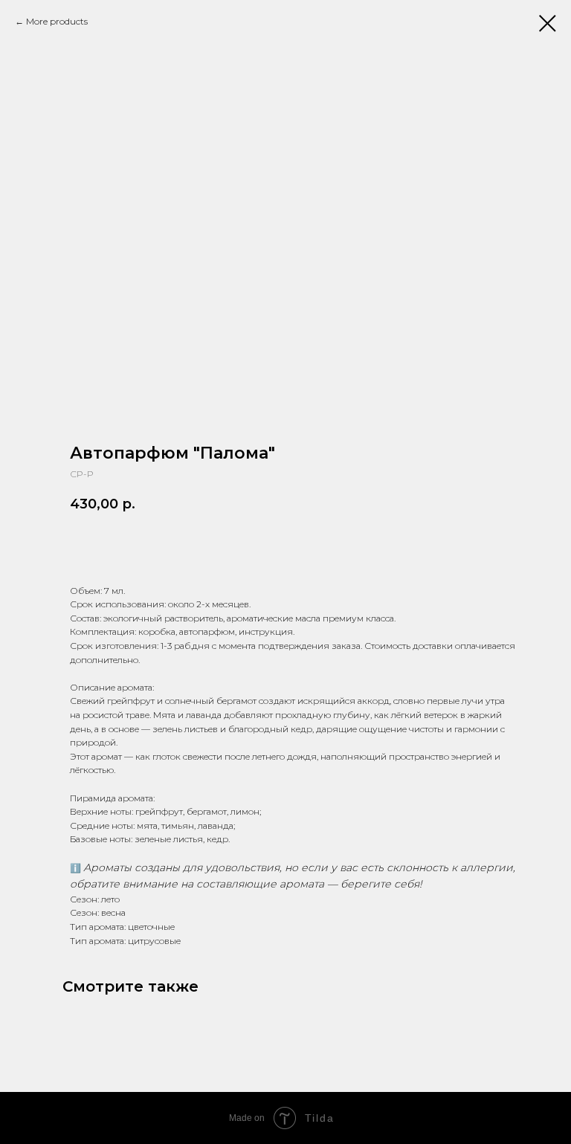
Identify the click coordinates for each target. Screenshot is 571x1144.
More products (57, 21)
